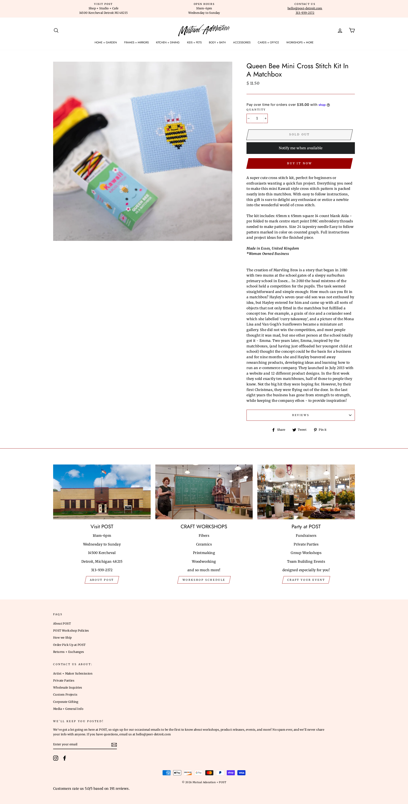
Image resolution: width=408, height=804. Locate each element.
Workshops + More (299, 42)
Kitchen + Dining (168, 42)
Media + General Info (68, 709)
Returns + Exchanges (68, 652)
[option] (103, 8)
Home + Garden (106, 42)
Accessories (242, 42)
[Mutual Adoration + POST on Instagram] (55, 758)
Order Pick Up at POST (69, 645)
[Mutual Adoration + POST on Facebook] (64, 758)
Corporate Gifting (65, 702)
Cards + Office (268, 42)
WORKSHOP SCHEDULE (204, 579)
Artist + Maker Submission (72, 673)
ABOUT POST (102, 579)
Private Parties (63, 680)
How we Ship (62, 637)
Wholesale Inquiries (67, 687)
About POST (62, 623)
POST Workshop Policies (71, 630)
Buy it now (299, 163)
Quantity (256, 109)
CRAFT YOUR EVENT (306, 579)
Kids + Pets (194, 42)
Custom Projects (65, 694)
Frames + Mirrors (136, 42)
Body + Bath (217, 42)
